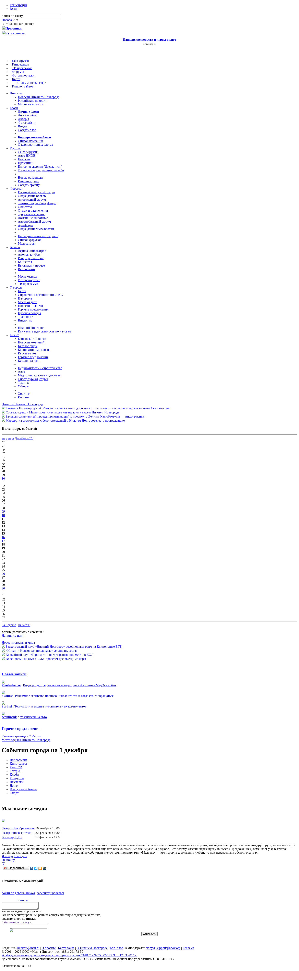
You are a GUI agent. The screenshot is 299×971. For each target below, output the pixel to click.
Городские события (23, 789)
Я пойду (7, 856)
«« (3, 438)
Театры (15, 771)
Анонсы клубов (29, 254)
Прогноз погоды (29, 313)
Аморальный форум (32, 199)
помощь (22, 900)
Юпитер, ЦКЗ (12, 837)
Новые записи (14, 674)
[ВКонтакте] (31, 868)
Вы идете (20, 856)
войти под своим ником (18, 893)
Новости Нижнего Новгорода (38, 97)
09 (3, 511)
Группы (15, 148)
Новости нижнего (30, 305)
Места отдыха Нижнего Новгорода (26, 740)
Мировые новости (30, 104)
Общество (25, 207)
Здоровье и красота (31, 214)
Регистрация (18, 5)
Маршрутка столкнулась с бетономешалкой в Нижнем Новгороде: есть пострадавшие (65, 420)
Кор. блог (116, 948)
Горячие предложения (33, 309)
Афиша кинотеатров (32, 251)
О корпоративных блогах (35, 144)
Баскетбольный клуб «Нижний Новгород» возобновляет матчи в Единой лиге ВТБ (64, 646)
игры (33, 82)
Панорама (25, 298)
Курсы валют (27, 353)
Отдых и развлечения (33, 210)
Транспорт (25, 316)
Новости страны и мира (18, 642)
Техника (23, 382)
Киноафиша (20, 64)
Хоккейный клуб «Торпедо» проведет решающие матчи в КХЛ (50, 654)
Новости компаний (31, 342)
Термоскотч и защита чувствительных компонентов (50, 706)
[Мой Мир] (44, 868)
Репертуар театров (31, 258)
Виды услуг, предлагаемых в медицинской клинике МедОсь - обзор (70, 685)
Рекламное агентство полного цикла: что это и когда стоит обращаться (64, 696)
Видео (22, 126)
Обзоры (23, 386)
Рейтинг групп (28, 181)
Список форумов (29, 240)
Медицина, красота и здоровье (39, 375)
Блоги (14, 108)
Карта (16, 79)
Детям (14, 785)
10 (3, 515)
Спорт (14, 793)
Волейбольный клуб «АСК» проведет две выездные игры (46, 658)
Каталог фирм (27, 346)
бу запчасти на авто (33, 717)
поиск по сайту (12, 15)
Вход (13, 8)
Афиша (15, 247)
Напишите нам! (12, 635)
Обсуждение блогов (32, 196)
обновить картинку (16, 922)
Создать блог (27, 130)
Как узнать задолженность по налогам (44, 331)
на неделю (9, 625)
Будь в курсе (149, 44)
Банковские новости (32, 338)
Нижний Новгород (31, 327)
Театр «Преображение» (18, 828)
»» (9, 438)
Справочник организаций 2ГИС (40, 294)
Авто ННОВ (26, 155)
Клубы (14, 774)
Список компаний (30, 141)
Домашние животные (33, 218)
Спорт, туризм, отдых (33, 379)
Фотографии (26, 122)
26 (3, 573)
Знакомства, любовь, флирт (37, 203)
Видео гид (25, 320)
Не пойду (8, 860)
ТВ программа (22, 68)
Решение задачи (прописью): (21, 911)
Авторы (23, 119)
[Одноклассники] (40, 868)
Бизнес (14, 335)
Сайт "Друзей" (28, 152)
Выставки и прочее (31, 265)
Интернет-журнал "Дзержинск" (40, 166)
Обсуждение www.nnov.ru (36, 229)
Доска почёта (27, 115)
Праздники (25, 163)
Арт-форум (25, 225)
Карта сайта (66, 948)
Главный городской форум (36, 192)
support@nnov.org (168, 948)
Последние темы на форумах (38, 236)
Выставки (17, 782)
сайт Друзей (20, 60)
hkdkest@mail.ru (28, 948)
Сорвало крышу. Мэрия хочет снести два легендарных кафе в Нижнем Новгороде (62, 412)
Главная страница (14, 736)
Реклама (23, 397)
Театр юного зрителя (16, 832)
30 (3, 478)
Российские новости (32, 100)
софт (42, 82)
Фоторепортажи (23, 75)
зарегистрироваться (50, 893)
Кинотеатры (18, 763)
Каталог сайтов (22, 86)
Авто (21, 371)
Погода (7, 20)
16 (3, 537)
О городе (16, 287)
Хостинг (24, 393)
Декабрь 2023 (24, 438)
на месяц (24, 625)
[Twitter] (36, 868)
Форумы (18, 71)
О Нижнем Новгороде (92, 948)
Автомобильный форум (34, 221)
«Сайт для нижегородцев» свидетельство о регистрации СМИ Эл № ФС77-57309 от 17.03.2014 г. (69, 955)
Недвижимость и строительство (40, 368)
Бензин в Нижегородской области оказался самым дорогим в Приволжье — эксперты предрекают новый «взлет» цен (88, 408)
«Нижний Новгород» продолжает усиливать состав (41, 650)
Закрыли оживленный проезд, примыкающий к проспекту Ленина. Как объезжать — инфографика (75, 416)
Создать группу (29, 185)
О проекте (48, 948)
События (35, 736)
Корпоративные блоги (33, 349)
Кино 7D (16, 767)
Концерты (25, 262)
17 (3, 540)
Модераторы (26, 243)
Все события (26, 269)
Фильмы (23, 82)
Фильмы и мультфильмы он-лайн (41, 170)
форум (150, 948)
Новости (16, 93)
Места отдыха (27, 276)
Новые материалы (30, 177)
